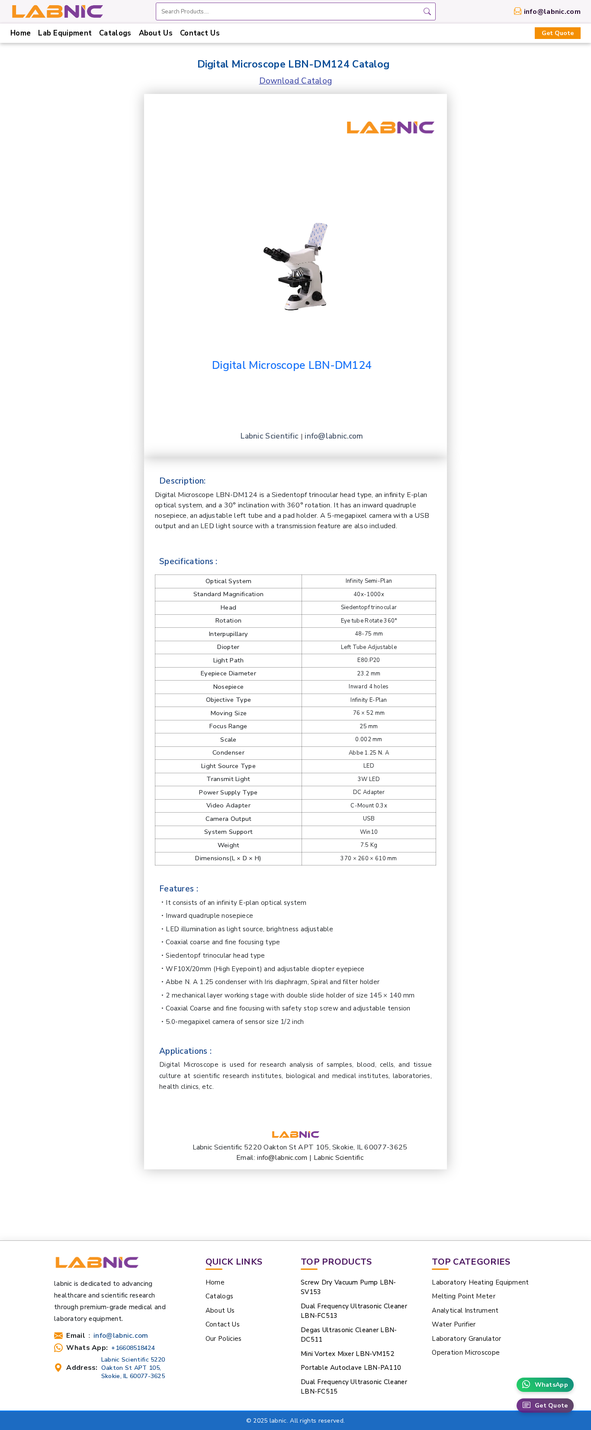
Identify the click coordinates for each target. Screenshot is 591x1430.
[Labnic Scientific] (96, 1266)
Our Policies (224, 1338)
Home (20, 33)
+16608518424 (133, 1348)
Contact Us (200, 33)
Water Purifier (453, 1324)
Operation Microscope (466, 1352)
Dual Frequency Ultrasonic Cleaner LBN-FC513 (354, 1311)
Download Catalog (295, 81)
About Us (156, 33)
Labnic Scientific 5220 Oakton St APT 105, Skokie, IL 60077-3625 (133, 1368)
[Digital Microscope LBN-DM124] (295, 250)
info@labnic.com (552, 11)
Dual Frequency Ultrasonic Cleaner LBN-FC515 (354, 1387)
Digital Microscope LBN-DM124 (292, 365)
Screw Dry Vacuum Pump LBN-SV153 (348, 1287)
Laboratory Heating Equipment (480, 1282)
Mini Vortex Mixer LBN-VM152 (347, 1353)
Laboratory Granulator (466, 1338)
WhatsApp (551, 1385)
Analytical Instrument (465, 1310)
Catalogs (115, 33)
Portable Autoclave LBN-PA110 (351, 1367)
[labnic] (57, 11)
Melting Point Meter (463, 1296)
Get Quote (558, 33)
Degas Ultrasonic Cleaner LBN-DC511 (349, 1335)
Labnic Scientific (270, 436)
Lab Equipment (65, 33)
